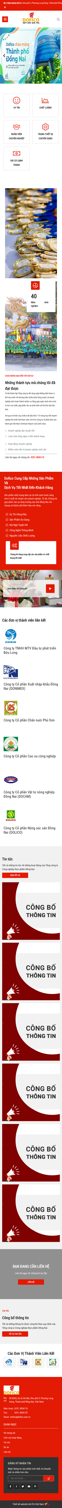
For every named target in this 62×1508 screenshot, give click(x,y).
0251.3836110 (37, 457)
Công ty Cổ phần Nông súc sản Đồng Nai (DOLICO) (29, 830)
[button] (57, 55)
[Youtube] (29, 1486)
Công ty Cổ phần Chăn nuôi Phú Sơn (29, 720)
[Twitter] (22, 1486)
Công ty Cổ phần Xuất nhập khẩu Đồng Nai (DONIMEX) (31, 686)
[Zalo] (16, 1486)
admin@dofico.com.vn (20, 1417)
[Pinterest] (35, 1486)
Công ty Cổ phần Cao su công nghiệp (30, 756)
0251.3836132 (21, 1412)
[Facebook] (10, 1486)
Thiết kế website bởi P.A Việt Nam (28, 1504)
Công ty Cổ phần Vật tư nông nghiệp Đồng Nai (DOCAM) (29, 794)
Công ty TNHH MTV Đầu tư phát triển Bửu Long (30, 650)
